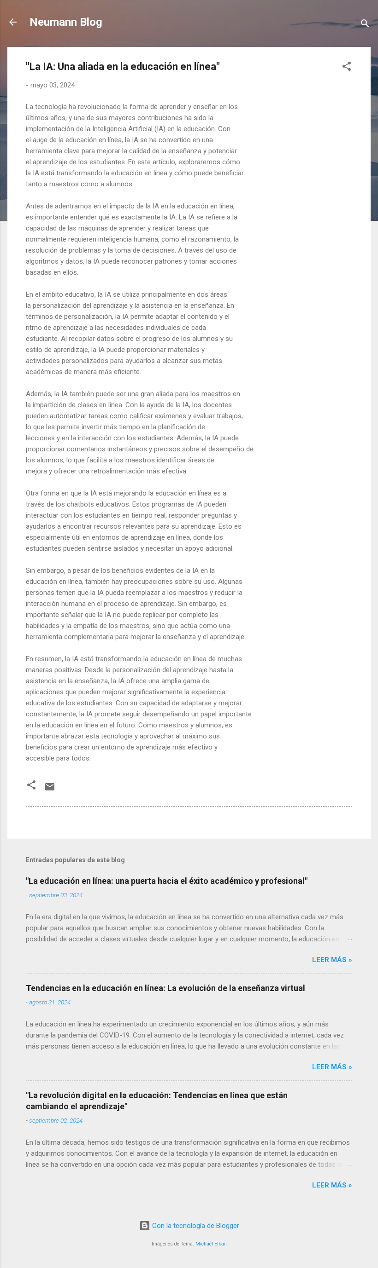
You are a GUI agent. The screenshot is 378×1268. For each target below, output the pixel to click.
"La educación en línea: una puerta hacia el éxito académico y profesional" (166, 881)
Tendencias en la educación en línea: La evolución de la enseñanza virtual (165, 988)
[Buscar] (365, 25)
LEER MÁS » (332, 960)
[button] (346, 68)
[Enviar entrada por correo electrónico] (49, 790)
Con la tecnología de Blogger (194, 1226)
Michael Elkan (211, 1244)
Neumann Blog (66, 22)
